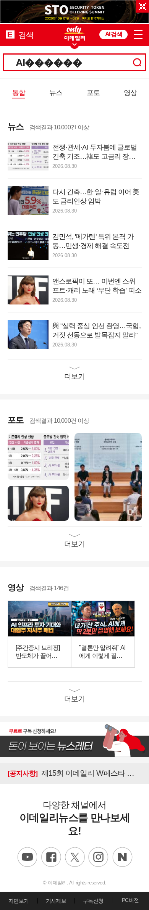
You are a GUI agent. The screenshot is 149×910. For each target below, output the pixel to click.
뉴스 (55, 93)
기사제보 (56, 901)
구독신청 (93, 901)
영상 (130, 93)
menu (138, 33)
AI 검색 (113, 34)
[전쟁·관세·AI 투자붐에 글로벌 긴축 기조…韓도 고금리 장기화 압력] (38, 456)
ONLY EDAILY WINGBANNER (74, 33)
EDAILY (10, 34)
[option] (74, 12)
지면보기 (18, 901)
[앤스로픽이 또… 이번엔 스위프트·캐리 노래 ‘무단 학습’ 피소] (38, 502)
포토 (93, 93)
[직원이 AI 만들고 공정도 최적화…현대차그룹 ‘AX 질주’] (108, 476)
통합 (18, 93)
